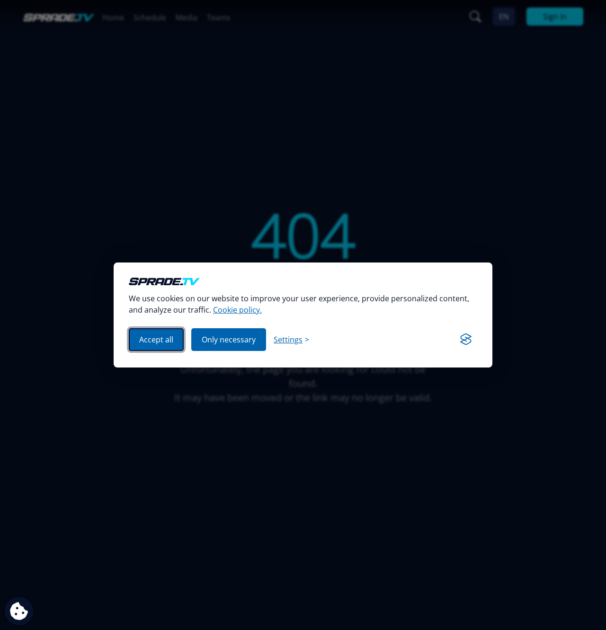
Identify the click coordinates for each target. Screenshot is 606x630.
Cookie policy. (237, 310)
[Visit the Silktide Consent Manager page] (465, 339)
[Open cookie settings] (19, 611)
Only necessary (229, 339)
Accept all (156, 339)
